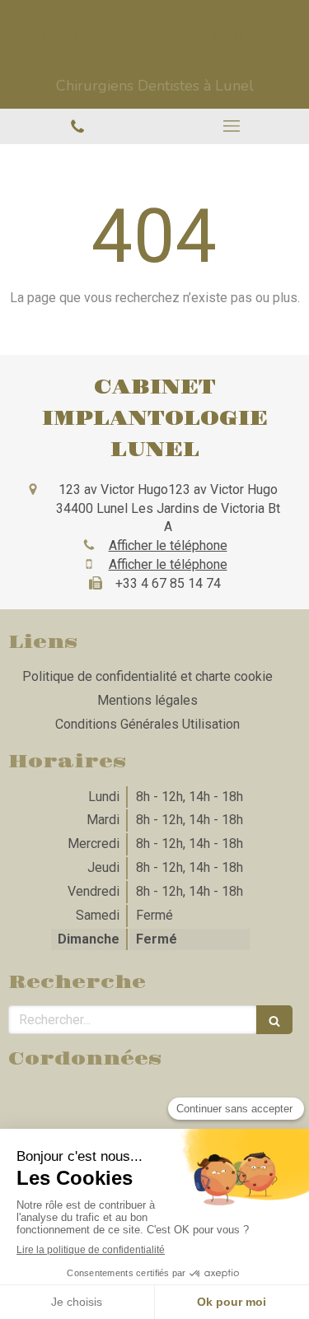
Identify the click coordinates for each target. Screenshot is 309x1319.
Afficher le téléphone (168, 545)
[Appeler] (77, 126)
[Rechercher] (274, 1019)
